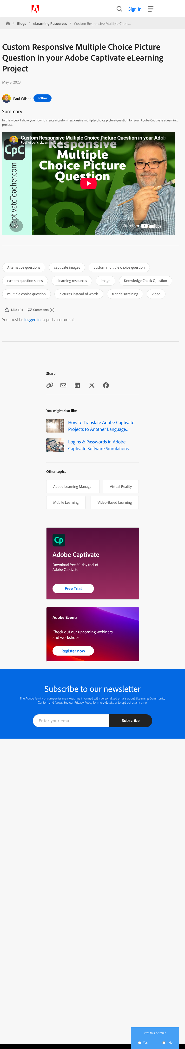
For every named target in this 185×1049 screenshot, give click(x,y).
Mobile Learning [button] (66, 502)
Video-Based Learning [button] (115, 502)
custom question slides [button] (25, 280)
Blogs (21, 23)
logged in (32, 319)
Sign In (135, 9)
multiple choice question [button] (26, 293)
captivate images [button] (67, 267)
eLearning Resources (50, 23)
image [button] (105, 280)
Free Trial (73, 588)
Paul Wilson (22, 98)
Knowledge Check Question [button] (145, 280)
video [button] (156, 293)
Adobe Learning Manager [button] (73, 486)
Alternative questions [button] (23, 267)
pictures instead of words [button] (79, 293)
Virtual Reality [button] (121, 486)
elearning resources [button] (72, 280)
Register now (73, 651)
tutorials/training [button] (125, 293)
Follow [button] (42, 98)
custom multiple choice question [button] (119, 267)
